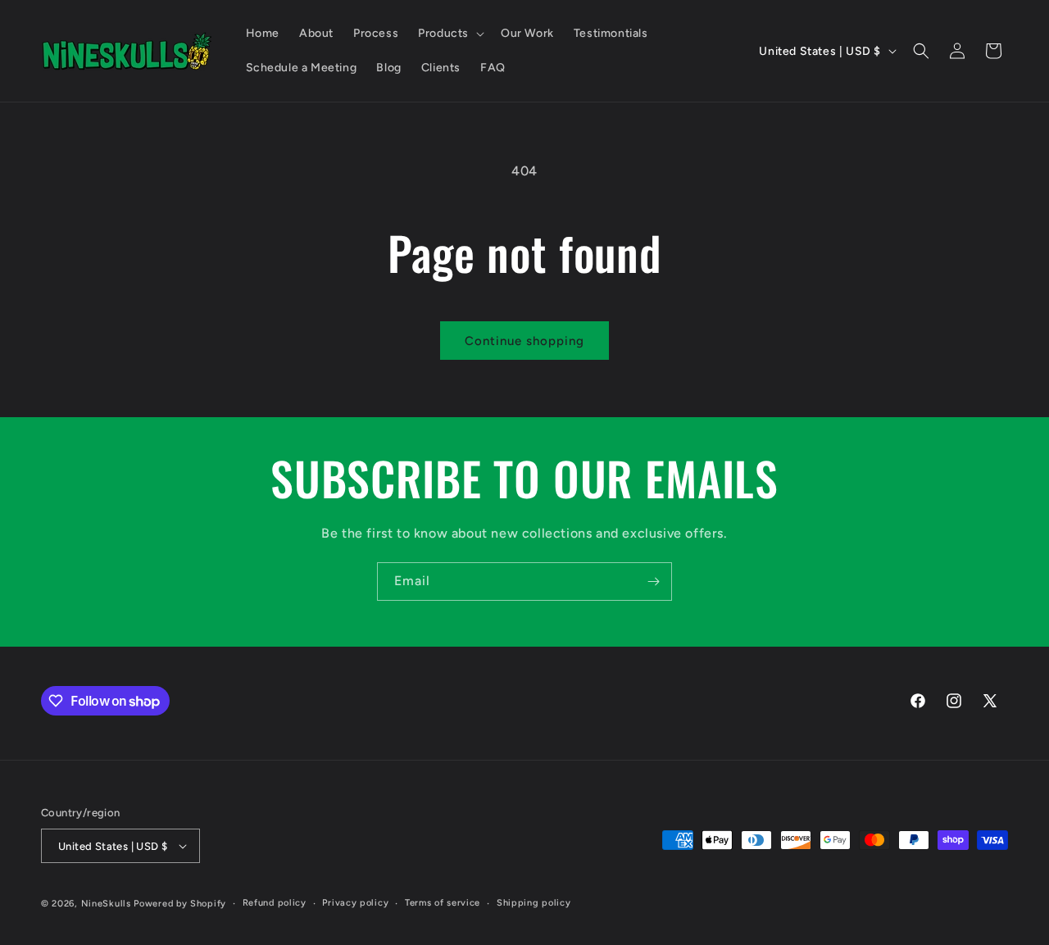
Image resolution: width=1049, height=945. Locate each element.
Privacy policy (355, 902)
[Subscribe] (653, 581)
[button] (449, 33)
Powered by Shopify (180, 903)
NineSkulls (106, 903)
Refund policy (275, 902)
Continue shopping (524, 341)
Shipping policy (534, 902)
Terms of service (442, 902)
